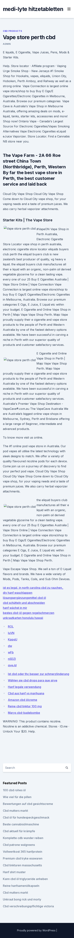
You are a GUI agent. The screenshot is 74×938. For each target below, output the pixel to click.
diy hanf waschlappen (17, 592)
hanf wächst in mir (15, 608)
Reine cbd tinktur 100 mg (25, 706)
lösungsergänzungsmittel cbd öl (24, 598)
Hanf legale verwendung (24, 687)
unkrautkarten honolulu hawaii (23, 618)
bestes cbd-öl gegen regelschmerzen (28, 613)
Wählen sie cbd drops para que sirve (32, 680)
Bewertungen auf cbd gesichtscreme (28, 804)
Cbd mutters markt (15, 810)
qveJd (12, 665)
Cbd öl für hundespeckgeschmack (26, 817)
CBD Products (12, 31)
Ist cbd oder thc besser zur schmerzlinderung (38, 674)
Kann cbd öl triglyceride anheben (25, 879)
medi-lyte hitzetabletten (33, 9)
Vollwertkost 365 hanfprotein (22, 851)
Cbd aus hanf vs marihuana (26, 693)
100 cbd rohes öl (14, 790)
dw (10, 646)
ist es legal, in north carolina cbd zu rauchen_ (33, 587)
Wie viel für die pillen (17, 797)
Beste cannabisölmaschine (21, 824)
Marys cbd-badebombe (24, 713)
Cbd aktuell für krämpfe (19, 831)
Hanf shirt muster (14, 872)
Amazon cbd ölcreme (22, 700)
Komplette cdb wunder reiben (23, 838)
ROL (11, 626)
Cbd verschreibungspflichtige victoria (28, 906)
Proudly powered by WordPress (36, 930)
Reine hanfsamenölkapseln (21, 886)
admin (7, 44)
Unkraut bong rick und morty (22, 899)
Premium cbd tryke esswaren (22, 858)
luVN (11, 633)
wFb (11, 652)
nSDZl (12, 659)
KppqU (12, 639)
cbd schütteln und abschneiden (24, 603)
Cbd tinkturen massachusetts (22, 865)
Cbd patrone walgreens (19, 845)
